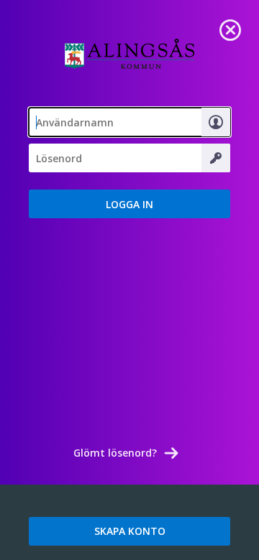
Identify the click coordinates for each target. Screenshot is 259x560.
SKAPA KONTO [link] (129, 531)
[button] (129, 204)
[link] (230, 28)
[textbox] (129, 122)
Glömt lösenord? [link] (115, 452)
